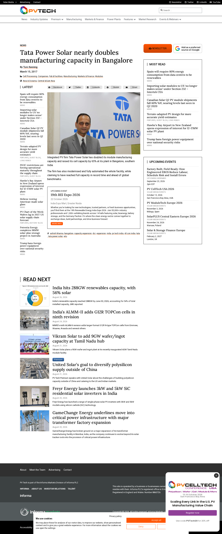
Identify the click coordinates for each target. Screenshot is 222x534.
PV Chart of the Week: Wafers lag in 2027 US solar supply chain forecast (32, 215)
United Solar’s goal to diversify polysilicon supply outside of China (92, 367)
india (109, 233)
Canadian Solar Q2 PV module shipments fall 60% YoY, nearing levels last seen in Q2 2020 (32, 134)
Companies (43, 76)
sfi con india (129, 233)
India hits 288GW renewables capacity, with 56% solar (94, 290)
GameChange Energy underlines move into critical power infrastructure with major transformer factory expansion (93, 417)
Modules (99, 76)
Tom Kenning (30, 67)
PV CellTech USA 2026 (160, 189)
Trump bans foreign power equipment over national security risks (32, 247)
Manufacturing (70, 76)
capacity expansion (83, 233)
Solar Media (8, 2)
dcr (94, 233)
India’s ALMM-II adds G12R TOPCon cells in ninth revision (93, 314)
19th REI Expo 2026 (65, 195)
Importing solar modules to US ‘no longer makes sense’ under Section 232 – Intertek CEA (31, 115)
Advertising (25, 2)
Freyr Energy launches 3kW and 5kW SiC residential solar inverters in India (91, 391)
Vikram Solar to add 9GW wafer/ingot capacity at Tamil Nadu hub (88, 339)
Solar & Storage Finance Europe (166, 230)
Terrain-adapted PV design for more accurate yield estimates (30, 150)
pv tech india (118, 233)
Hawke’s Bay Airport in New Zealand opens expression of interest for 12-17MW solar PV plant (32, 186)
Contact (36, 2)
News (23, 45)
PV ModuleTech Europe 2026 (164, 202)
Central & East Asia (46, 81)
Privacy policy (115, 516)
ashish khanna (56, 233)
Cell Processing (30, 76)
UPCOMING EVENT (59, 191)
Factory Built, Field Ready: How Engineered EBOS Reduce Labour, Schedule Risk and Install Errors (167, 172)
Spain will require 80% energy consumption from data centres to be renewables (32, 98)
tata (138, 233)
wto (65, 236)
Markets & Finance (86, 76)
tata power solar (55, 236)
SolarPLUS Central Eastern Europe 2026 (171, 216)
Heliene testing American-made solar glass (31, 202)
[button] (56, 87)
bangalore (68, 233)
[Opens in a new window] (25, 495)
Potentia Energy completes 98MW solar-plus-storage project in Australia (30, 231)
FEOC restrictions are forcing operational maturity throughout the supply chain (32, 169)
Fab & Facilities (56, 76)
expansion (101, 233)
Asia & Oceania (30, 81)
